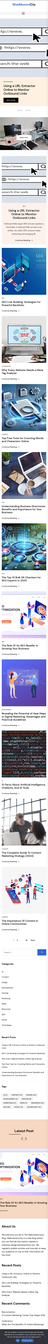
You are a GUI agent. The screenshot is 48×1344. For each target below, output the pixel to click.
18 (26, 940)
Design (5, 982)
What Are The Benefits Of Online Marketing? (23, 1324)
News (4, 1003)
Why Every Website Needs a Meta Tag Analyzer (22, 1059)
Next (33, 940)
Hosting (5, 993)
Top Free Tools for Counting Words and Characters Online (23, 1065)
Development (6, 710)
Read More (11, 100)
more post (24, 137)
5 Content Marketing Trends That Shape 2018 (23, 1315)
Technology (6, 366)
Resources (6, 1009)
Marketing (6, 998)
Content (5, 434)
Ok (18, 1340)
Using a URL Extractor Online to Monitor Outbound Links (23, 1046)
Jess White (4, 1214)
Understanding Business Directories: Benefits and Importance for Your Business (23, 1074)
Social (4, 1020)
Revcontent (7, 1312)
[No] (45, 1336)
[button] (20, 110)
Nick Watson (8, 82)
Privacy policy (27, 1340)
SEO (24, 206)
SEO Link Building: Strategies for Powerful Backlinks (23, 1053)
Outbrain (6, 1321)
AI (2, 781)
